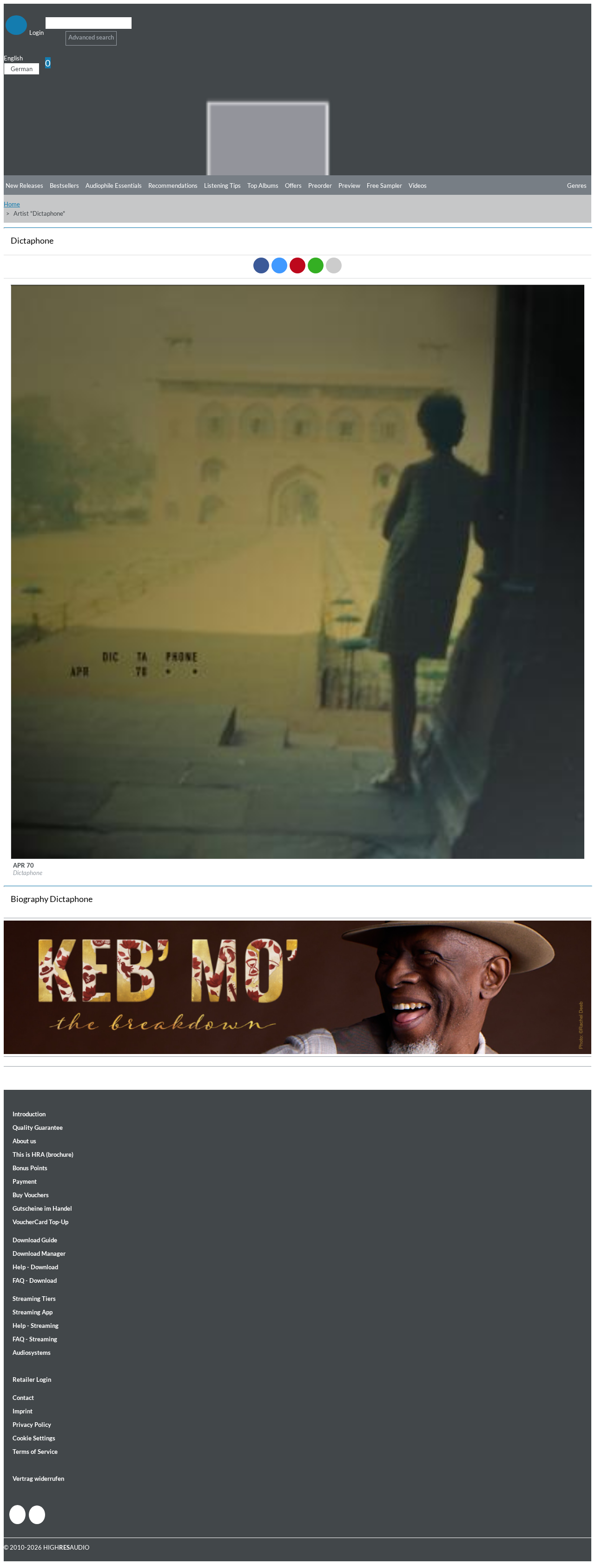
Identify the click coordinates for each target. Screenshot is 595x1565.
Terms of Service (35, 1451)
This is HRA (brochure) (43, 1154)
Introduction (29, 1114)
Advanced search (91, 37)
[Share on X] (279, 265)
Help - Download (35, 1267)
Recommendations (173, 185)
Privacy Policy (32, 1424)
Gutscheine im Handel (42, 1208)
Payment (25, 1181)
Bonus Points (30, 1168)
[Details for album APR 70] (298, 857)
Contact (23, 1397)
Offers (293, 185)
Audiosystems (32, 1352)
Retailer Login (32, 1379)
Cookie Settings (34, 1438)
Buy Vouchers (31, 1195)
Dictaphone (27, 872)
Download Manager (39, 1253)
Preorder (320, 185)
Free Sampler (384, 185)
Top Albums (262, 185)
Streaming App (33, 1312)
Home (12, 204)
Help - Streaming (36, 1325)
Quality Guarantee (38, 1127)
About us (24, 1141)
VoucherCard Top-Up (40, 1222)
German (22, 69)
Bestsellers (64, 185)
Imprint (23, 1411)
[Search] (51, 34)
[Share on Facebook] (261, 265)
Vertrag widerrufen (38, 1478)
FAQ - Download (35, 1280)
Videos (418, 185)
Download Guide (35, 1240)
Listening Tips (222, 185)
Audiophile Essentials (114, 185)
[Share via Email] (334, 265)
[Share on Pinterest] (297, 265)
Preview (349, 185)
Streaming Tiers (34, 1298)
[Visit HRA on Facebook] (17, 1514)
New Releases (24, 185)
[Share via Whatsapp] (316, 265)
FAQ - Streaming (35, 1339)
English (13, 58)
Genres (577, 185)
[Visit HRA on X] (37, 1514)
